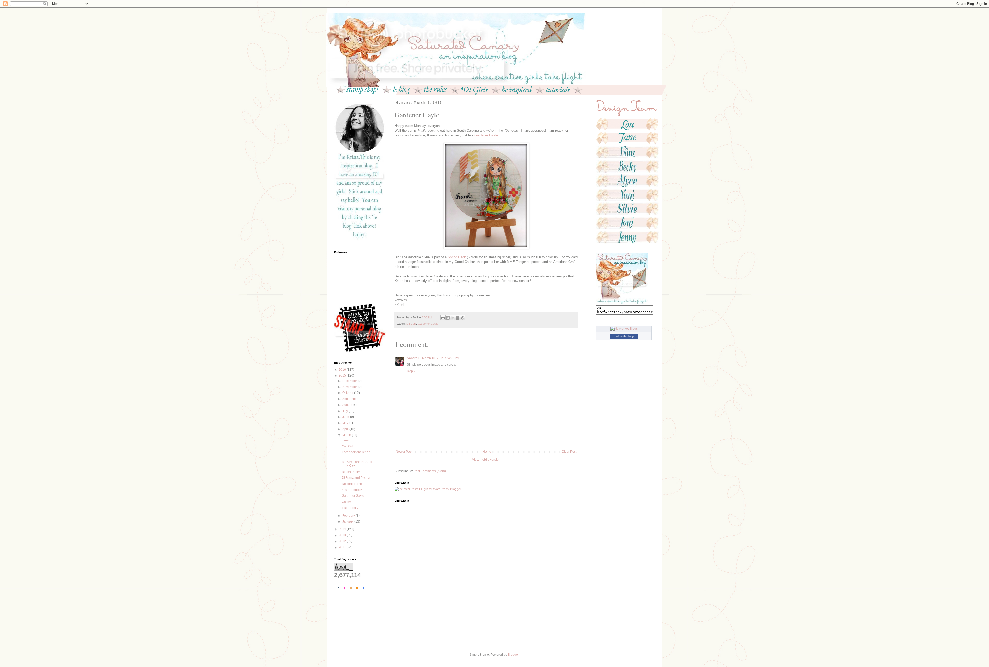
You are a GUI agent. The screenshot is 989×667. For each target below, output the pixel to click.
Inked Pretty (350, 508)
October (348, 393)
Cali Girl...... (350, 446)
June (346, 417)
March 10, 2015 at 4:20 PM (440, 358)
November (350, 387)
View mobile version (486, 459)
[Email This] (443, 317)
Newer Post (404, 452)
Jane (345, 440)
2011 (343, 547)
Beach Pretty (351, 472)
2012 (343, 541)
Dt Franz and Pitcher (356, 478)
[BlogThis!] (447, 317)
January (348, 521)
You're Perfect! (352, 490)
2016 (343, 369)
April (345, 429)
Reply (411, 371)
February (349, 515)
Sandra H (414, 358)
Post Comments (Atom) (430, 471)
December (350, 381)
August (347, 405)
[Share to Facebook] (457, 317)
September (350, 399)
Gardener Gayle (486, 135)
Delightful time (352, 484)
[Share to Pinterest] (462, 317)
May (345, 423)
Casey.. (347, 502)
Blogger (513, 654)
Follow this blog (624, 336)
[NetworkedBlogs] (624, 328)
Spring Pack (457, 257)
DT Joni (411, 323)
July (345, 411)
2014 (343, 529)
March (347, 435)
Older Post (569, 452)
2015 (343, 375)
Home (487, 452)
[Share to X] (452, 317)
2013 (343, 535)
